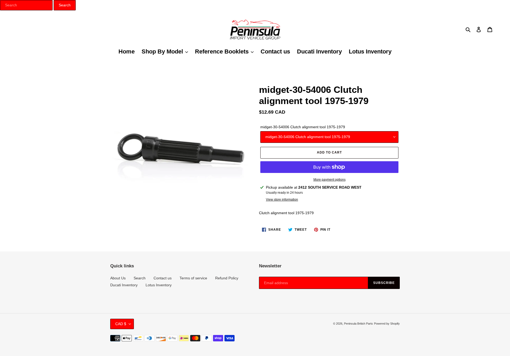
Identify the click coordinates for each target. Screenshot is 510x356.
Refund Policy (226, 278)
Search (140, 278)
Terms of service (193, 278)
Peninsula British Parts (358, 323)
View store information (282, 199)
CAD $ (120, 324)
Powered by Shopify (387, 323)
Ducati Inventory (124, 285)
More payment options (329, 179)
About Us (118, 278)
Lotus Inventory (159, 285)
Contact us (163, 278)
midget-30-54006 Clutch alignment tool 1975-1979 (302, 127)
